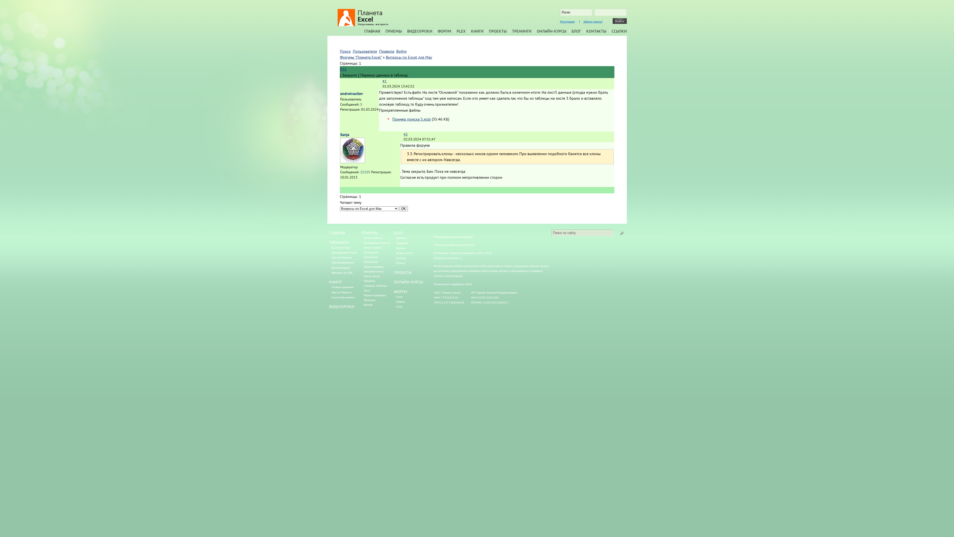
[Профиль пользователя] (352, 161)
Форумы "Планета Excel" (361, 57)
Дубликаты (371, 262)
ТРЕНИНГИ (339, 242)
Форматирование (375, 295)
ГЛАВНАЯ (337, 232)
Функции (370, 300)
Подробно (402, 243)
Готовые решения (342, 287)
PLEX (461, 31)
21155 (365, 172)
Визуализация (340, 267)
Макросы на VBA (342, 272)
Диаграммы (371, 252)
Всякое (368, 305)
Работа (400, 302)
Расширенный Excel (344, 252)
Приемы (394, 31)
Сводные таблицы (375, 285)
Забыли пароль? (593, 21)
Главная (372, 31)
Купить (400, 263)
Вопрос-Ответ (404, 253)
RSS (343, 69)
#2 (406, 134)
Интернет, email (374, 271)
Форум (444, 31)
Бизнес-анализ (373, 238)
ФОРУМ (400, 291)
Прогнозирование (342, 262)
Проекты (498, 31)
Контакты (596, 31)
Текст (367, 290)
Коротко (401, 238)
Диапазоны (371, 257)
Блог (576, 31)
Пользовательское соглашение (453, 237)
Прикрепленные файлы (400, 110)
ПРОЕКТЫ (402, 272)
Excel (399, 297)
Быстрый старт (340, 247)
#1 (385, 81)
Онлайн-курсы (551, 31)
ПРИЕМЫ (369, 232)
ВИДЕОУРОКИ (341, 306)
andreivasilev (351, 93)
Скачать (401, 258)
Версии (400, 248)
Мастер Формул (341, 257)
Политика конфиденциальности (454, 245)
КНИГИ (335, 281)
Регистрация (567, 21)
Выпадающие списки (377, 243)
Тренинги (521, 31)
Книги (477, 31)
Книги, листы (372, 276)
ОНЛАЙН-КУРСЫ (408, 281)
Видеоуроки (419, 31)
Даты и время (373, 247)
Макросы (369, 281)
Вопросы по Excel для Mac (409, 57)
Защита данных (374, 266)
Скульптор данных (343, 297)
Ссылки (619, 31)
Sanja (344, 134)
